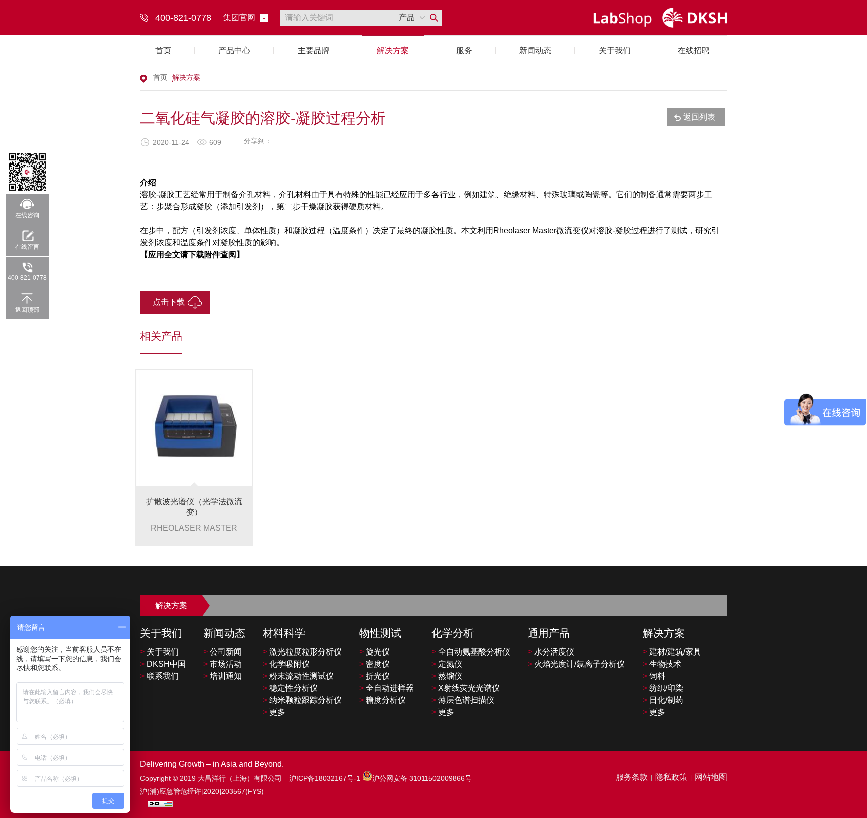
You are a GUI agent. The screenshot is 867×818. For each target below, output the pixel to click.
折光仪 (374, 676)
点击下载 (169, 302)
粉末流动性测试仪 (298, 676)
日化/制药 (663, 700)
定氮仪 (446, 664)
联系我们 (159, 676)
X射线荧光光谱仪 (465, 688)
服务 (464, 50)
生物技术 (662, 664)
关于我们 (615, 50)
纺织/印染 (663, 688)
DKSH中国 (163, 664)
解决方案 (393, 50)
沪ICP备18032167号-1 (325, 778)
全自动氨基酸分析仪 (470, 651)
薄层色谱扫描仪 (462, 700)
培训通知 (222, 676)
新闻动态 (535, 50)
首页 (163, 50)
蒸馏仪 (446, 676)
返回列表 (699, 117)
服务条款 (632, 777)
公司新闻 (222, 651)
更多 (274, 712)
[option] (194, 457)
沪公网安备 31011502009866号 (422, 778)
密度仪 (374, 664)
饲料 (654, 676)
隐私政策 (671, 777)
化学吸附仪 (286, 664)
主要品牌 (314, 50)
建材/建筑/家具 (672, 651)
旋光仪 (374, 651)
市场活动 (222, 664)
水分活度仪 (551, 651)
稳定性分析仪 (290, 688)
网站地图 (711, 777)
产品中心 (234, 50)
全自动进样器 (386, 688)
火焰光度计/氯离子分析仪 (576, 664)
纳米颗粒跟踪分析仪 (302, 700)
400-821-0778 (27, 277)
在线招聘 (694, 50)
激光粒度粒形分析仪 (302, 651)
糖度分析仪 (382, 700)
